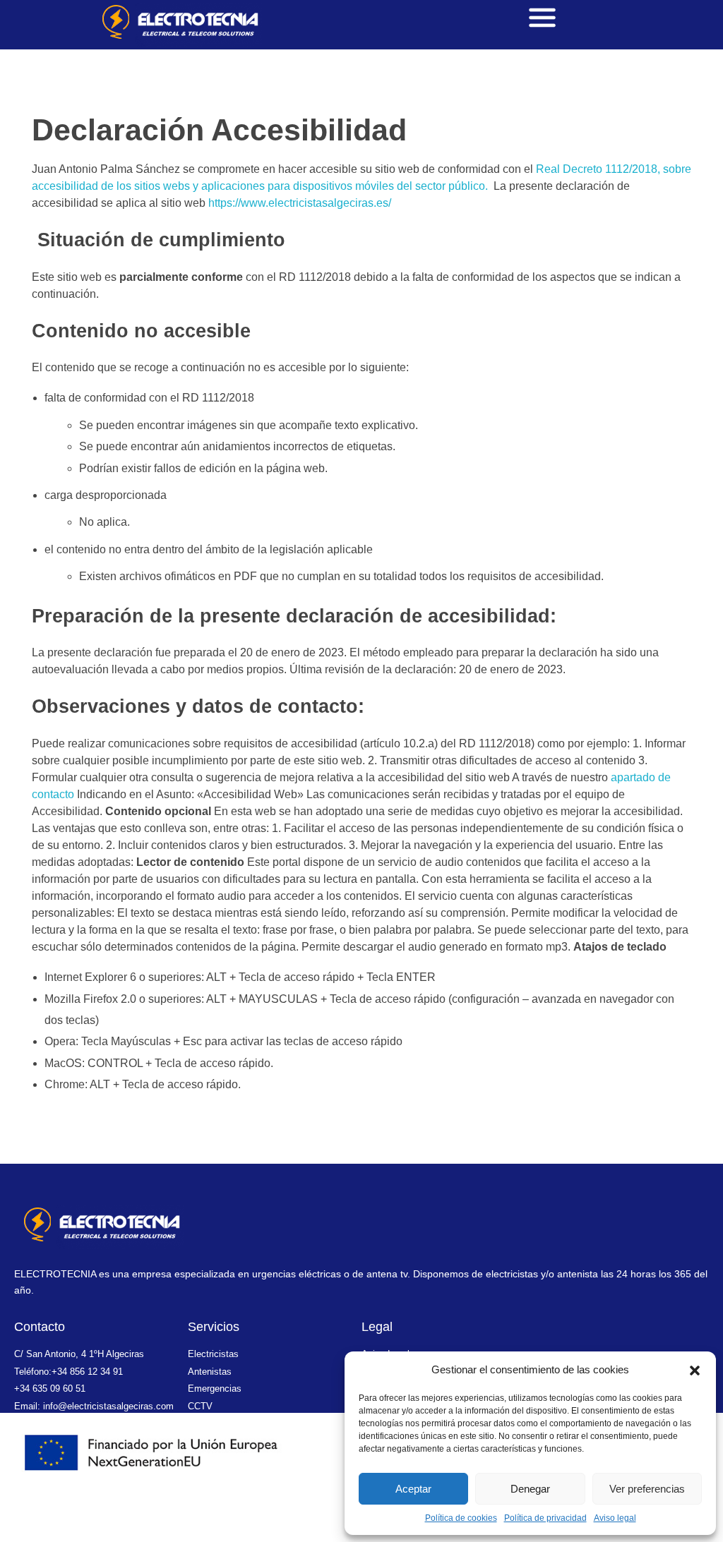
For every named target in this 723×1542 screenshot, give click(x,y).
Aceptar (413, 1489)
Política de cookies (461, 1518)
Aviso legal (615, 1518)
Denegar (530, 1489)
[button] (695, 1370)
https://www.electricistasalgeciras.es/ (299, 203)
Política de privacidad (545, 1518)
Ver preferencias (647, 1489)
